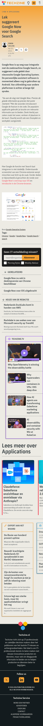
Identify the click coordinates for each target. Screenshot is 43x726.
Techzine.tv (18, 339)
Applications (14, 12)
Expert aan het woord (16, 527)
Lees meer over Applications (19, 448)
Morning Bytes (14, 262)
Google (12, 236)
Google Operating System (16, 229)
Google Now (21, 236)
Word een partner (21, 703)
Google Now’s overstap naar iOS (16, 180)
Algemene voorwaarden (21, 714)
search (4, 239)
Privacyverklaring (21, 717)
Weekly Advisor (31, 262)
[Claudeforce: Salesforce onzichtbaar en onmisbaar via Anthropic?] (18, 472)
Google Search (32, 236)
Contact (21, 711)
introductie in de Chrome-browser (16, 183)
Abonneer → (31, 257)
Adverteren (21, 705)
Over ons (22, 708)
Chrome (5, 236)
